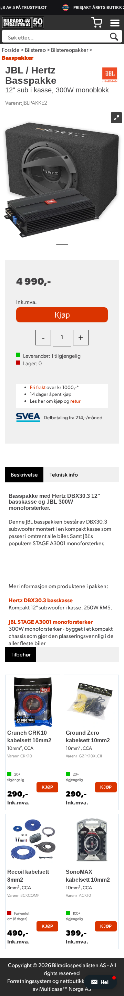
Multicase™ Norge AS (65, 988)
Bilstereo (35, 49)
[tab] (24, 474)
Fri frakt (37, 387)
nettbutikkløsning (81, 980)
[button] (100, 982)
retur (75, 401)
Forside (11, 49)
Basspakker (17, 57)
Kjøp (62, 314)
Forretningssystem (29, 980)
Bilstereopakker (69, 49)
